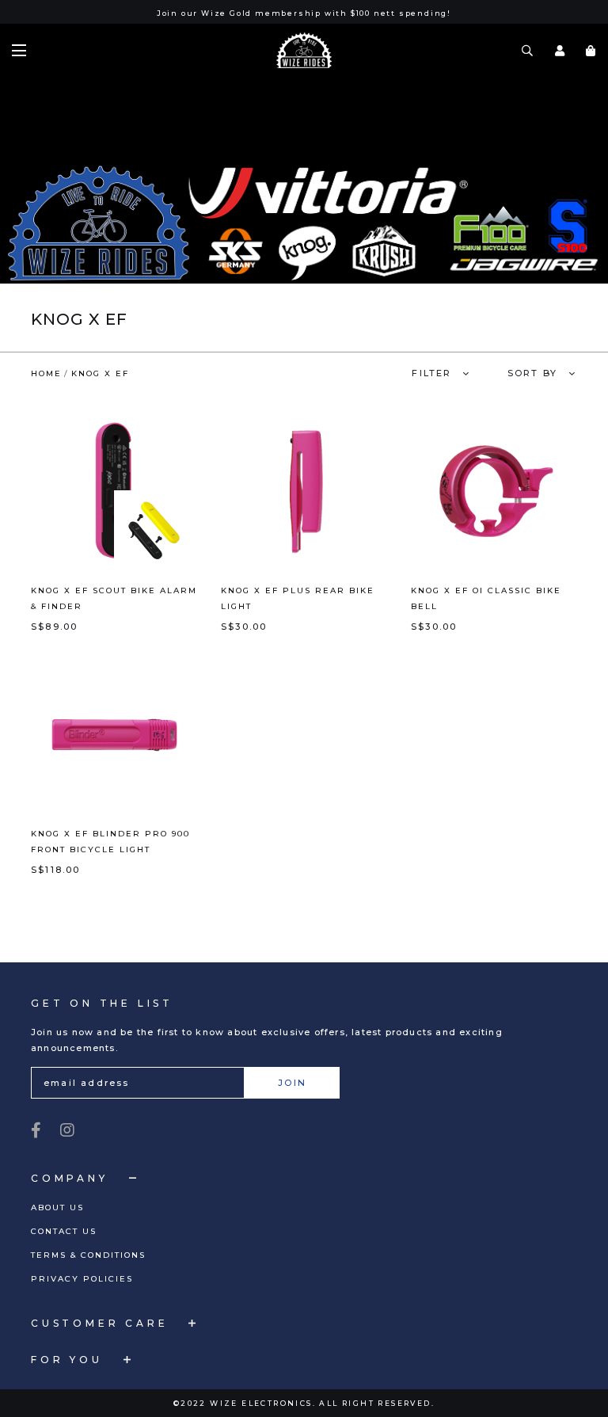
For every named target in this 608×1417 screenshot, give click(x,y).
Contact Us (64, 1231)
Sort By (532, 373)
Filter (431, 373)
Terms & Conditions (88, 1255)
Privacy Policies (82, 1279)
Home (46, 373)
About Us (57, 1207)
